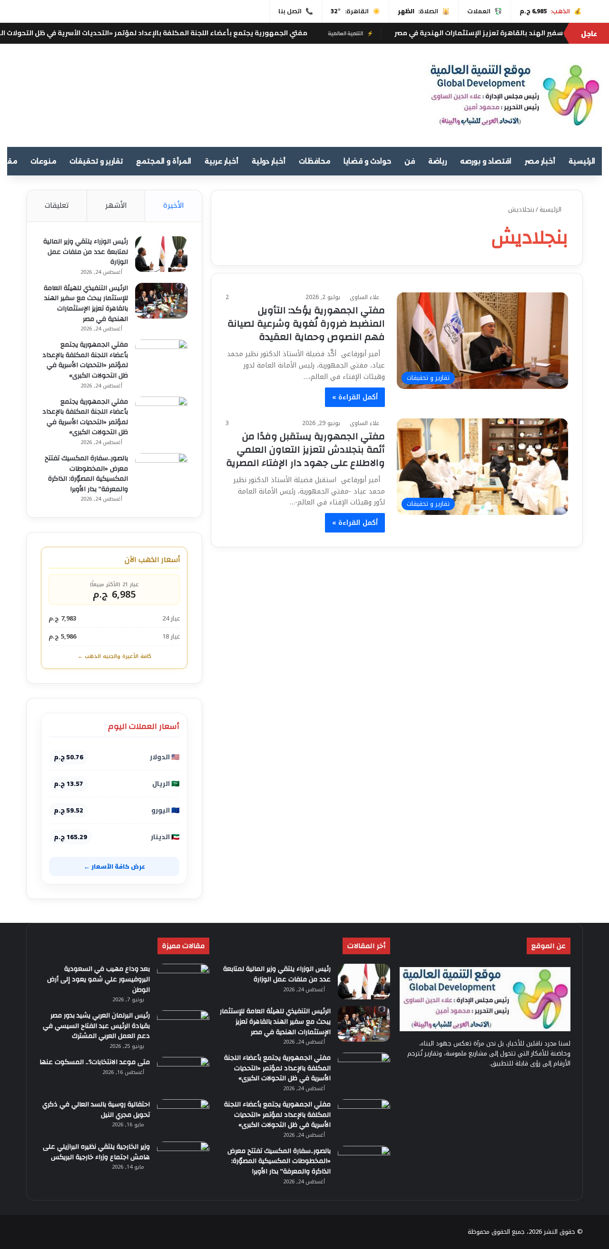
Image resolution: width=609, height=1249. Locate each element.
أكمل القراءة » (355, 397)
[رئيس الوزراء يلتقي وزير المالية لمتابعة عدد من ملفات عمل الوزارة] (161, 254)
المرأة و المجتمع (163, 161)
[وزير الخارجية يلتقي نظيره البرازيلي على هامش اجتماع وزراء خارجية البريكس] (183, 1159)
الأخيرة (173, 205)
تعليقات (57, 205)
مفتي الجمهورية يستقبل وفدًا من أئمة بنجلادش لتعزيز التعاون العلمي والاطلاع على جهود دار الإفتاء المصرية (305, 449)
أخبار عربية (221, 161)
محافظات (314, 161)
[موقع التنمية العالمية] (514, 95)
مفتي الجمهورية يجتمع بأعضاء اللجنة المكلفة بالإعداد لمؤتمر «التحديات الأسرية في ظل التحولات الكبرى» (233, 33)
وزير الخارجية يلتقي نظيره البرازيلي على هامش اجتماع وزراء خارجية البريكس (96, 1152)
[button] (391, 91)
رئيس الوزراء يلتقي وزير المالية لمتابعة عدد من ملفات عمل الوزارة (85, 251)
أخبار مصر (540, 161)
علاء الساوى (364, 297)
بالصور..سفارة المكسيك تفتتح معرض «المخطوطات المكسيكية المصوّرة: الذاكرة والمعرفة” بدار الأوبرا (86, 473)
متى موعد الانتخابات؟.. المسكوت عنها (94, 1062)
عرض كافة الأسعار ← (114, 866)
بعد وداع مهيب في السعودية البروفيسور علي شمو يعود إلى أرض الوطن (98, 979)
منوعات (43, 161)
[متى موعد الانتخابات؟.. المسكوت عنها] (183, 1075)
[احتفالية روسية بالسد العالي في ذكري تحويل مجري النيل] (183, 1117)
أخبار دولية (268, 161)
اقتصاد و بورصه (485, 161)
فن (409, 161)
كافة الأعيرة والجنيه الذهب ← (114, 656)
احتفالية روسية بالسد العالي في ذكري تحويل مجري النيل (96, 1109)
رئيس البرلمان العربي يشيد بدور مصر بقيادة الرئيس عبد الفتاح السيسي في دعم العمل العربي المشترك (96, 1025)
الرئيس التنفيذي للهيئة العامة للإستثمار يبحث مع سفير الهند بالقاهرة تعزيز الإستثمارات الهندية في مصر (86, 303)
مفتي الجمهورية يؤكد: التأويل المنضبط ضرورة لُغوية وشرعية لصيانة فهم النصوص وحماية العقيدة (306, 323)
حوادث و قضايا (367, 161)
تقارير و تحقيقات (96, 161)
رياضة (437, 161)
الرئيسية (582, 161)
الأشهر (116, 205)
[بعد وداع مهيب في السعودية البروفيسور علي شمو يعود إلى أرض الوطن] (183, 981)
